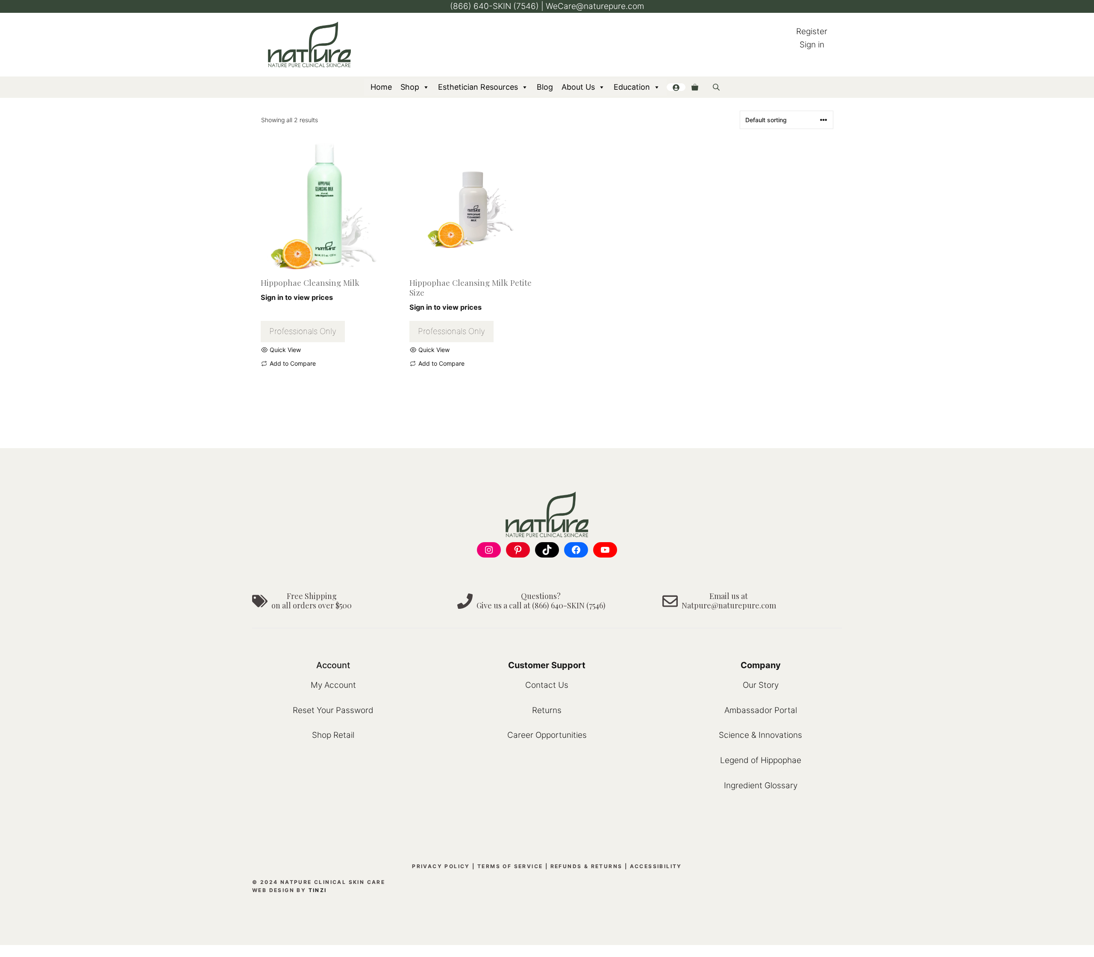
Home (381, 86)
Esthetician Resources (478, 86)
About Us (578, 86)
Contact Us (546, 685)
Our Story (761, 685)
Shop (409, 86)
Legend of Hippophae (760, 760)
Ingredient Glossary (760, 785)
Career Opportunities (547, 735)
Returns (547, 710)
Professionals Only (302, 331)
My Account (333, 685)
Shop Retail (333, 735)
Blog (545, 86)
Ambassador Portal (760, 710)
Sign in (812, 45)
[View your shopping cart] (694, 87)
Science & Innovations (760, 735)
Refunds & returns (586, 866)
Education (632, 86)
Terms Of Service (510, 866)
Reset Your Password (333, 710)
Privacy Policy (441, 866)
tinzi (318, 890)
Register (811, 31)
